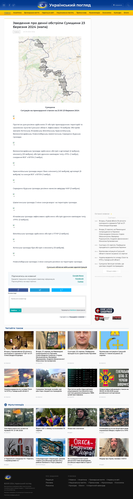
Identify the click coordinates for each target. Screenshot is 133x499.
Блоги (126, 13)
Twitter (81, 282)
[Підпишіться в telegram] (40, 290)
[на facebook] (9, 5)
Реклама (49, 483)
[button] (4, 5)
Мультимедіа (94, 13)
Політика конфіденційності (12, 495)
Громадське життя (31, 13)
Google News (78, 276)
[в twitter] (13, 5)
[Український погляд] (8, 477)
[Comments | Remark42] (47, 307)
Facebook (79, 279)
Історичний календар (96, 486)
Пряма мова (81, 13)
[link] (67, 267)
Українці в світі (48, 13)
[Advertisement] (112, 291)
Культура (117, 13)
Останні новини (102, 214)
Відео (39, 432)
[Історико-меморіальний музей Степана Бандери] (121, 317)
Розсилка (50, 486)
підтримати (118, 5)
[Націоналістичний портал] (103, 318)
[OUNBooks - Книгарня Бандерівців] (112, 311)
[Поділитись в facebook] (18, 290)
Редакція (49, 480)
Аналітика (17, 13)
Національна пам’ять (65, 13)
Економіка (107, 13)
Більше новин (111, 271)
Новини (7, 13)
